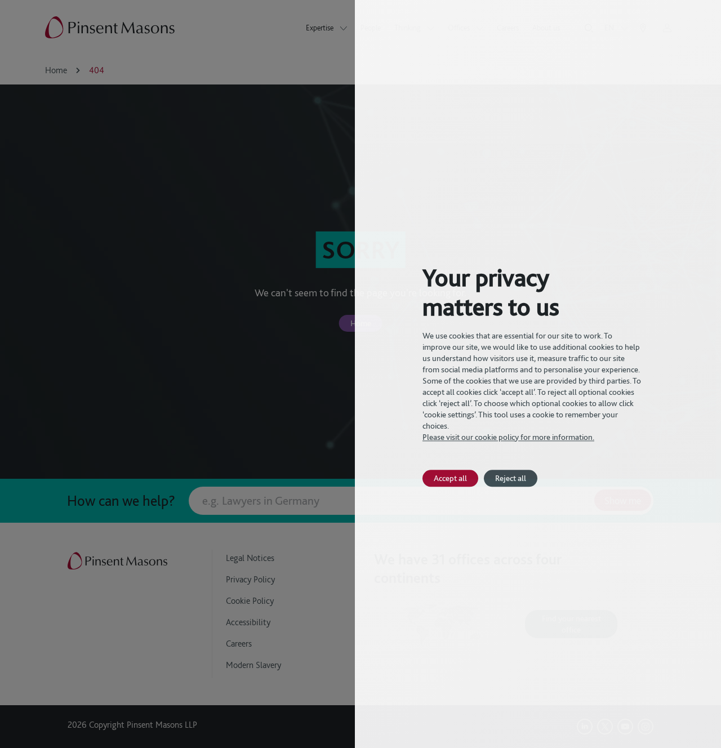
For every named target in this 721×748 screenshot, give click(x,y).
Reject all (510, 478)
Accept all (450, 478)
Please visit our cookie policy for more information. (508, 437)
